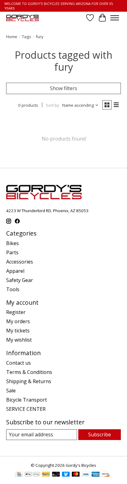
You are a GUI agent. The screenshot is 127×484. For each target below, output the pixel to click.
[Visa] (86, 475)
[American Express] (96, 475)
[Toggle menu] (115, 18)
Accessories (19, 261)
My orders (18, 321)
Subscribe (99, 434)
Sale (11, 390)
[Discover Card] (105, 475)
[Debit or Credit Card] (56, 475)
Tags (26, 36)
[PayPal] (46, 475)
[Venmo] (66, 475)
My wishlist (19, 339)
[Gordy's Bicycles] (22, 18)
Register (16, 312)
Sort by (52, 105)
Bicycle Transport (26, 399)
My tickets (18, 330)
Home (11, 36)
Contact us (18, 362)
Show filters (63, 88)
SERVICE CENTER (26, 409)
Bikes (12, 243)
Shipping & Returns (28, 381)
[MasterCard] (76, 475)
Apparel (15, 271)
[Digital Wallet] (32, 475)
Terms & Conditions (29, 372)
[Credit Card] (19, 475)
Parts (12, 252)
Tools (12, 289)
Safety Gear (19, 280)
